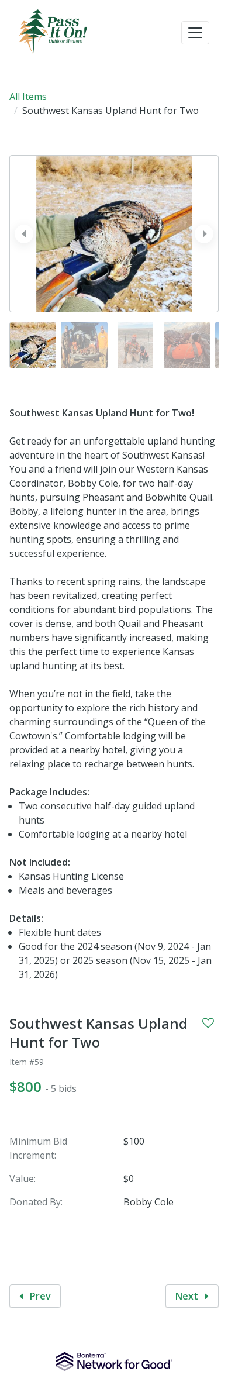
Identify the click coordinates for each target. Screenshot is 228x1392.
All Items (28, 96)
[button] (195, 32)
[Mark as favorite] (208, 1023)
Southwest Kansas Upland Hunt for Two (98, 1033)
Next (188, 1296)
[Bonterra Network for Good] (114, 1361)
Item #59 (26, 1061)
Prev (39, 1296)
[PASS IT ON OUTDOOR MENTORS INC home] (53, 32)
